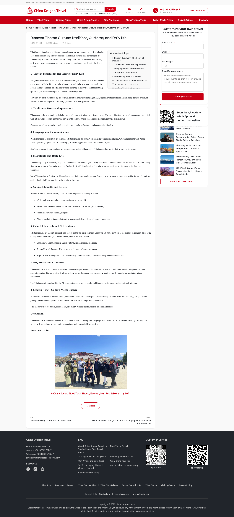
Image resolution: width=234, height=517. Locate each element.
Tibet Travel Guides (60, 27)
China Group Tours (87, 20)
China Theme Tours (136, 20)
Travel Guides (185, 20)
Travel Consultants (131, 485)
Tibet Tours (43, 20)
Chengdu (102, 13)
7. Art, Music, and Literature (125, 84)
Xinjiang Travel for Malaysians (92, 456)
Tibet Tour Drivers (109, 485)
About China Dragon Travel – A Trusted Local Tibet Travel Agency (92, 449)
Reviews (203, 20)
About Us (46, 485)
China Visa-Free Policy (88, 472)
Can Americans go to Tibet (91, 461)
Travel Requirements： (172, 71)
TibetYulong (104, 494)
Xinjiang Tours (63, 20)
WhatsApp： (167, 61)
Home (29, 20)
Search (110, 9)
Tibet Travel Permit (119, 446)
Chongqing (112, 13)
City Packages (111, 20)
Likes (90, 405)
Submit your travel (182, 96)
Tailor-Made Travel (163, 20)
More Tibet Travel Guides (182, 181)
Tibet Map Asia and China (122, 456)
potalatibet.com (141, 494)
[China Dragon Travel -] (46, 10)
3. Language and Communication (128, 68)
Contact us (198, 10)
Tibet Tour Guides (87, 485)
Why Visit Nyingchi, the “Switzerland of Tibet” (51, 420)
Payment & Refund (64, 485)
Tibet (86, 13)
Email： (166, 52)
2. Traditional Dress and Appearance (129, 64)
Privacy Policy (185, 485)
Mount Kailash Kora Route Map (124, 465)
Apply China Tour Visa (120, 461)
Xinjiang (93, 13)
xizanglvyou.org (122, 494)
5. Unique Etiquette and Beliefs (126, 76)
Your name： (168, 42)
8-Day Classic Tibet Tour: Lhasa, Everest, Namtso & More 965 (90, 393)
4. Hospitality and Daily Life (124, 72)
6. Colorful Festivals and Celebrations (129, 80)
